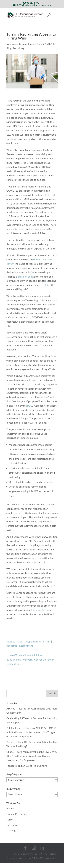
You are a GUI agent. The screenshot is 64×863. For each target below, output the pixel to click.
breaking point (26, 276)
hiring (42, 641)
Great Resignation (27, 641)
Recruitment (26, 645)
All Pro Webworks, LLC (44, 857)
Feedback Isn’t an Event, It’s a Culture (26, 765)
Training (10, 830)
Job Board (12, 824)
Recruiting (18, 48)
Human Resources (16, 813)
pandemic (11, 645)
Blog (8, 48)
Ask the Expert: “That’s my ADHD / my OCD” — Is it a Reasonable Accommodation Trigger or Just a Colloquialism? (31, 732)
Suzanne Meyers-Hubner (23, 43)
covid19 (10, 641)
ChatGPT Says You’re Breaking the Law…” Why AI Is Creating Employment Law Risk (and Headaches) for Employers (31, 756)
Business (11, 808)
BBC (29, 405)
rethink (47, 284)
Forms (10, 819)
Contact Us (39, 609)
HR (48, 641)
